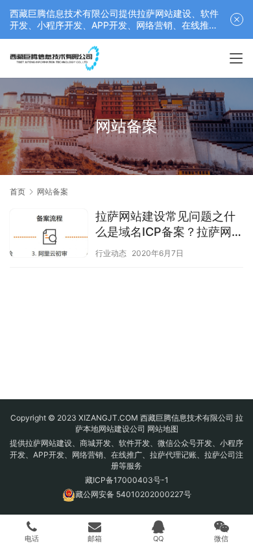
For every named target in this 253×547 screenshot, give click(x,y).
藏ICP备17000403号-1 (127, 480)
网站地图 (162, 429)
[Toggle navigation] (236, 58)
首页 (17, 191)
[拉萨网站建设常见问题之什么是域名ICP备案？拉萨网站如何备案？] (49, 235)
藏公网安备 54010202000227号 (133, 494)
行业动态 (110, 253)
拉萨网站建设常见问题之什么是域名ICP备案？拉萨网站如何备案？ (169, 224)
